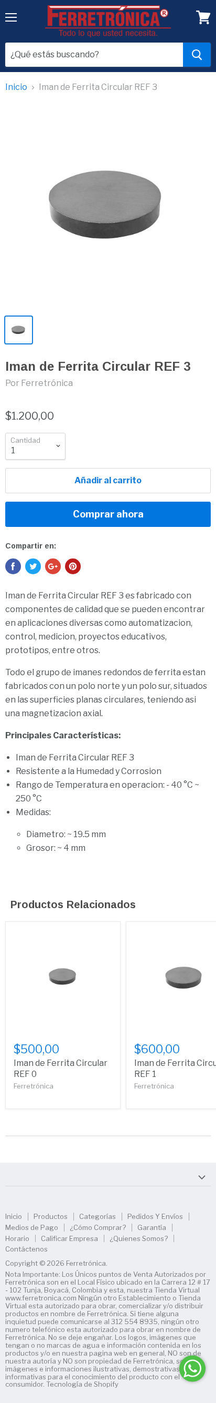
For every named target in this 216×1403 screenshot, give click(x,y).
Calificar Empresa (69, 1238)
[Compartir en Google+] (53, 566)
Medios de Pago (31, 1227)
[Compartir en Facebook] (13, 566)
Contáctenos (26, 1249)
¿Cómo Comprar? (98, 1227)
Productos (51, 1216)
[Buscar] (197, 55)
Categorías (97, 1216)
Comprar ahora (108, 514)
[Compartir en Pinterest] (73, 566)
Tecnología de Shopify (82, 1384)
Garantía (151, 1227)
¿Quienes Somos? (139, 1238)
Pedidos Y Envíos (155, 1216)
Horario (17, 1238)
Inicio (16, 87)
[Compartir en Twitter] (33, 566)
